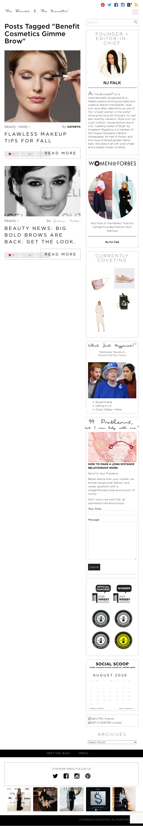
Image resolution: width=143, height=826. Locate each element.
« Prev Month (96, 708)
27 (117, 700)
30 (91, 704)
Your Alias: (95, 508)
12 (110, 692)
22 (129, 696)
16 (91, 696)
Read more (61, 153)
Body (23, 126)
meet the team (58, 753)
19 (110, 696)
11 (104, 692)
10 (98, 692)
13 (117, 692)
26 (110, 700)
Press (83, 753)
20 (117, 696)
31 (97, 704)
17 (97, 696)
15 (129, 692)
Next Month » (126, 708)
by (71, 126)
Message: (94, 519)
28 (123, 700)
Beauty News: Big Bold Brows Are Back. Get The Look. (40, 234)
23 (91, 700)
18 (104, 696)
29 (129, 700)
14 (123, 692)
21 (123, 696)
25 (104, 700)
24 (97, 700)
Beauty (10, 126)
